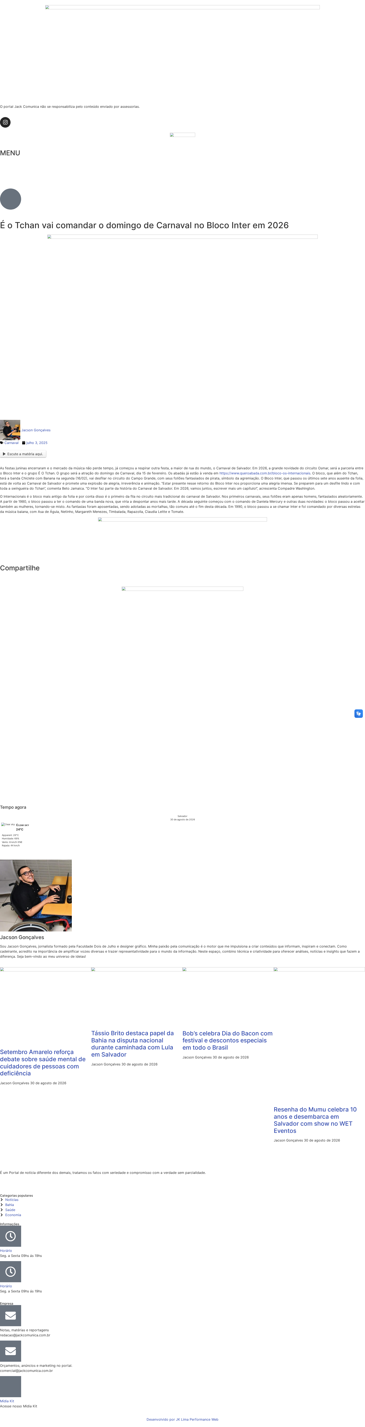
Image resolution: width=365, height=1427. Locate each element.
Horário (6, 1250)
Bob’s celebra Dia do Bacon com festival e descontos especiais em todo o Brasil (227, 1040)
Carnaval (11, 443)
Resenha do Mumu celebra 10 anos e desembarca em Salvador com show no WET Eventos (315, 1120)
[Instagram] (5, 122)
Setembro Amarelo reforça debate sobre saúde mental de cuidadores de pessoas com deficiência (43, 1062)
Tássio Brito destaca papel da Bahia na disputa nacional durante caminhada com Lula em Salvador (132, 1044)
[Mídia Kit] (10, 1386)
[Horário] (10, 1236)
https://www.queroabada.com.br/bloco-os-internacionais (264, 473)
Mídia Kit (7, 1401)
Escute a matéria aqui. (25, 454)
